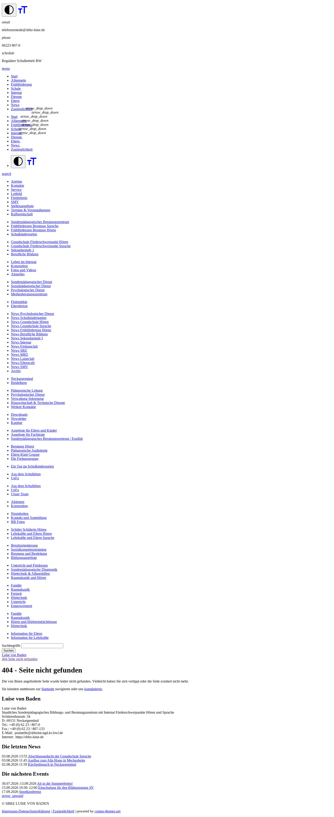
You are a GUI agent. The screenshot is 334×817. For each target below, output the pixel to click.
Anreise (16, 181)
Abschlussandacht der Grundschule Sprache (59, 756)
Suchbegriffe (11, 646)
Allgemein (18, 80)
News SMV (19, 367)
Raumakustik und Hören (28, 578)
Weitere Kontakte (23, 407)
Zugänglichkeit (21, 109)
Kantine (16, 423)
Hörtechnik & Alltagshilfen (30, 573)
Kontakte (17, 185)
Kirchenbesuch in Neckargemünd (52, 764)
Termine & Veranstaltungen (30, 210)
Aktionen (17, 502)
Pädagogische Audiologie (29, 450)
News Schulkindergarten (28, 318)
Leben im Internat (23, 262)
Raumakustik (20, 589)
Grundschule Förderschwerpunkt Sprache (41, 246)
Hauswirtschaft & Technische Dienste (38, 403)
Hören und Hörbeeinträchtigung (34, 622)
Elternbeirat (19, 306)
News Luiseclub (22, 359)
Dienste (16, 97)
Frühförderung (21, 84)
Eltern (15, 101)
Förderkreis (19, 198)
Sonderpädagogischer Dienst (31, 282)
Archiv (16, 371)
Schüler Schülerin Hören (28, 529)
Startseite (47, 689)
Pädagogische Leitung (27, 390)
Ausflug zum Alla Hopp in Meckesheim (56, 760)
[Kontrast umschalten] (9, 10)
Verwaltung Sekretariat (27, 399)
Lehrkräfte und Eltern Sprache (32, 538)
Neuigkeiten (19, 514)
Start (14, 76)
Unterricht (18, 602)
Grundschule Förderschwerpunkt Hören (39, 242)
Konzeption (19, 266)
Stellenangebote (22, 206)
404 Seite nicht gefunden (19, 659)
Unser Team (19, 494)
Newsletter (18, 419)
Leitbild (16, 194)
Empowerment (21, 606)
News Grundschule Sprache (31, 326)
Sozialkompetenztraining (28, 549)
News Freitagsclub (24, 346)
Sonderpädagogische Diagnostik (34, 569)
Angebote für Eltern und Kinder (34, 430)
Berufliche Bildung (24, 254)
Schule (16, 88)
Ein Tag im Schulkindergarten (32, 466)
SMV (15, 202)
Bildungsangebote (24, 558)
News (15, 105)
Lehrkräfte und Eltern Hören (31, 534)
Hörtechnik (19, 598)
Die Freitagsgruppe (24, 459)
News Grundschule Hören (30, 322)
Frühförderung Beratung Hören (33, 230)
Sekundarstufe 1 (22, 250)
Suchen (9, 650)
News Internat (21, 342)
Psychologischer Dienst (28, 290)
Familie (16, 585)
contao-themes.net (107, 811)
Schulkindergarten (24, 234)
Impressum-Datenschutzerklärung (26, 811)
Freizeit (16, 593)
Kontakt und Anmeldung (29, 518)
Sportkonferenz (30, 792)
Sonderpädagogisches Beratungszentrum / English (47, 439)
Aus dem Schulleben (26, 474)
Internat (16, 93)
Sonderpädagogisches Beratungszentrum (40, 222)
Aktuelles (18, 274)
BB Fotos (18, 522)
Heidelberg (19, 383)
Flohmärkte (19, 302)
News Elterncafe (23, 363)
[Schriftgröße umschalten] (22, 14)
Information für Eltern (26, 633)
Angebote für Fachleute (28, 434)
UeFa (15, 478)
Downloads (19, 414)
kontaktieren (93, 689)
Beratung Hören (22, 446)
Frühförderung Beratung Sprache (34, 226)
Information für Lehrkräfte (30, 638)
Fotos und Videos (23, 270)
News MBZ (19, 354)
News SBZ (19, 350)
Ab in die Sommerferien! (55, 783)
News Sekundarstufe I (27, 338)
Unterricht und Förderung (29, 565)
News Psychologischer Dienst (32, 314)
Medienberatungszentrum (29, 294)
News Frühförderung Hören (31, 330)
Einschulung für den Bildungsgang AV (66, 788)
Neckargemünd (22, 379)
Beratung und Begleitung (29, 553)
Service (16, 190)
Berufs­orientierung (24, 545)
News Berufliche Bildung (29, 334)
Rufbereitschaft (22, 214)
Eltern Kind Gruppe (25, 454)
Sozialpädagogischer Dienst (31, 286)
